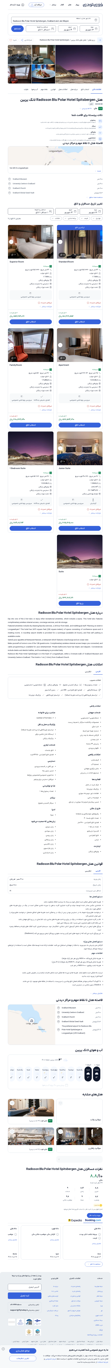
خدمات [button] (100, 1278)
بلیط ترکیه (99, 1345)
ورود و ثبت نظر (94, 1215)
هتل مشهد (34, 1341)
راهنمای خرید (76, 1291)
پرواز (77, 5)
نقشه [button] (99, 171)
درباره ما (55, 1286)
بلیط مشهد (62, 1341)
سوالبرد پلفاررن (94, 1148)
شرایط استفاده (102, 1362)
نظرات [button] (26, 89)
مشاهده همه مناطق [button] (96, 197)
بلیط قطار (100, 1296)
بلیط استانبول (81, 1341)
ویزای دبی (59, 1345)
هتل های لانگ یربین (78, 40)
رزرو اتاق (79, 603)
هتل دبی (43, 1341)
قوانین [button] (53, 89)
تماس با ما (55, 1291)
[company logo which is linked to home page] (92, 5)
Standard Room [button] (66, 262)
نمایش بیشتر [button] (98, 993)
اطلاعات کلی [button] (96, 89)
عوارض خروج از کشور (74, 1311)
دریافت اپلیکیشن (52, 1311)
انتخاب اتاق (80, 321)
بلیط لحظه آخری (70, 1345)
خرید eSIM (99, 1325)
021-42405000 (16, 1304)
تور (102, 1311)
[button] (52, 4)
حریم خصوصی (50, 1359)
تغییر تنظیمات (23, 1358)
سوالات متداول (75, 1301)
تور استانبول (42, 1345)
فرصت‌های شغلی (53, 1296)
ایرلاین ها (91, 1341)
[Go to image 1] (82, 1142)
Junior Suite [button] (64, 468)
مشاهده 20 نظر (95, 1264)
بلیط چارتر (99, 1341)
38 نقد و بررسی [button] (87, 108)
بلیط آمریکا (80, 1345)
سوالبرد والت (95, 1119)
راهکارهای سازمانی (74, 1315)
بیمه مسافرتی (98, 1320)
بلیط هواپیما (99, 1286)
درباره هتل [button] (74, 89)
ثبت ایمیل (24, 1295)
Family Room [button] (16, 365)
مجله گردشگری (53, 1301)
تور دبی (51, 1345)
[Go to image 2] (32, 1142)
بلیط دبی (71, 1341)
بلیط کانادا (90, 1345)
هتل (69, 5)
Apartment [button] (64, 365)
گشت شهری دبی (31, 1345)
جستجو (17, 28)
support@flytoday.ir (19, 1310)
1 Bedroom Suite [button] (17, 468)
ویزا (101, 1306)
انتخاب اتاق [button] (85, 89)
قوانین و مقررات (75, 1296)
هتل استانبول (52, 1341)
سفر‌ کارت (55, 1306)
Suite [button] (61, 571)
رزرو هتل (91, 40)
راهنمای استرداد (75, 1286)
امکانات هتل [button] (62, 89)
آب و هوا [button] (34, 89)
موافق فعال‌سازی (23, 1351)
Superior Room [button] (17, 262)
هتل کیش (25, 1341)
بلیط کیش (16, 1341)
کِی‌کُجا (101, 1330)
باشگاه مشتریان (75, 1306)
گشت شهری (99, 1315)
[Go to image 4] (29, 1142)
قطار (62, 5)
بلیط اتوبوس (99, 1301)
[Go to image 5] (76, 1142)
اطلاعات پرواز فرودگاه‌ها (95, 1335)
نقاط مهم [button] (44, 89)
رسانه (56, 1315)
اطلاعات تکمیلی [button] (74, 1278)
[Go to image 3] (79, 1142)
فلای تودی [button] (54, 1278)
